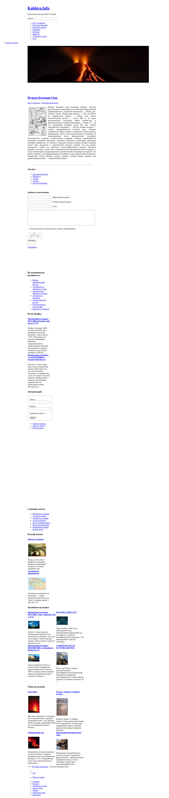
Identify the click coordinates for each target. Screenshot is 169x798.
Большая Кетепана (40, 174)
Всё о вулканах (34, 103)
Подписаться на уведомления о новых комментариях (53, 229)
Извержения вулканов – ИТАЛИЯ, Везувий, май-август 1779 (39, 321)
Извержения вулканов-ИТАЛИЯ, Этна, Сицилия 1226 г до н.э (42, 614)
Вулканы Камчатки (50, 103)
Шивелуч (37, 176)
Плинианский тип (36, 733)
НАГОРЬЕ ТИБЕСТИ (66, 612)
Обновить (32, 240)
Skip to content (12, 43)
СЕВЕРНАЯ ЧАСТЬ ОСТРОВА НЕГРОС (65, 647)
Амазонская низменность (33, 572)
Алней (35, 179)
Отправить (32, 247)
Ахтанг (36, 181)
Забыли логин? (39, 426)
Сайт (55, 206)
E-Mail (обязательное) (62, 202)
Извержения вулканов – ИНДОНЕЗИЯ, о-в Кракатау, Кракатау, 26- (40, 648)
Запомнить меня (37, 413)
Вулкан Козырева (40, 183)
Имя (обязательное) (61, 197)
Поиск (31, 18)
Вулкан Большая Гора (42, 97)
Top (34, 773)
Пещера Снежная (36, 539)
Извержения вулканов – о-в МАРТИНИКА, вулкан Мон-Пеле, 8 (38, 357)
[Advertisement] (62, 87)
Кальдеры (32, 692)
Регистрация (38, 428)
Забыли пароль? (39, 424)
